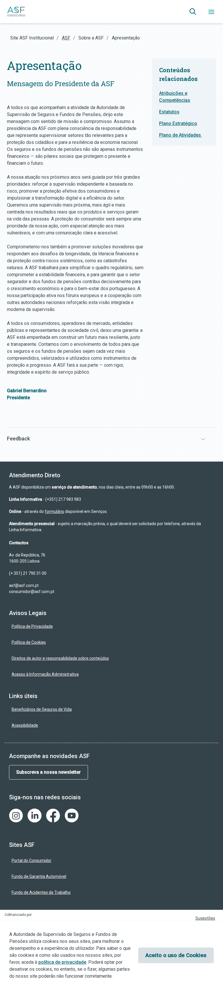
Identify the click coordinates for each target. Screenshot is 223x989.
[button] (193, 12)
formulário (54, 511)
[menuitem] (109, 626)
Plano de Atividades (180, 135)
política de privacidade (62, 962)
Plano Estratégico (178, 123)
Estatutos (169, 112)
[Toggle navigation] (211, 12)
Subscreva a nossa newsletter (48, 772)
